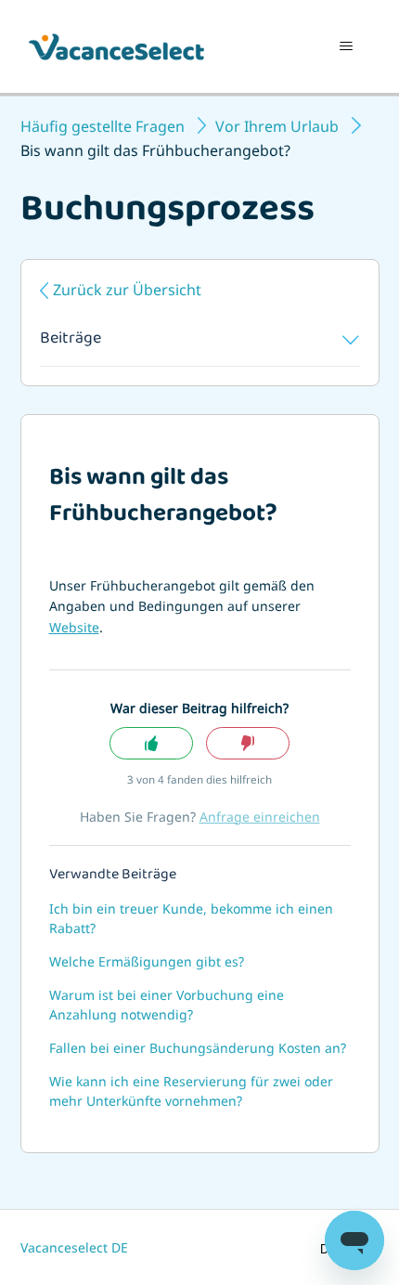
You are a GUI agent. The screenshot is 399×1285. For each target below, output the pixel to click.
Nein (248, 743)
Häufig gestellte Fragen (102, 126)
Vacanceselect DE (74, 1247)
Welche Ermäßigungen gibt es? (146, 961)
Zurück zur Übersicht (127, 289)
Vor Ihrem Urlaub (277, 126)
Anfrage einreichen (260, 816)
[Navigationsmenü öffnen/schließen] (347, 46)
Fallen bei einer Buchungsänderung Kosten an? (197, 1048)
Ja (151, 743)
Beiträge (70, 340)
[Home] (116, 47)
